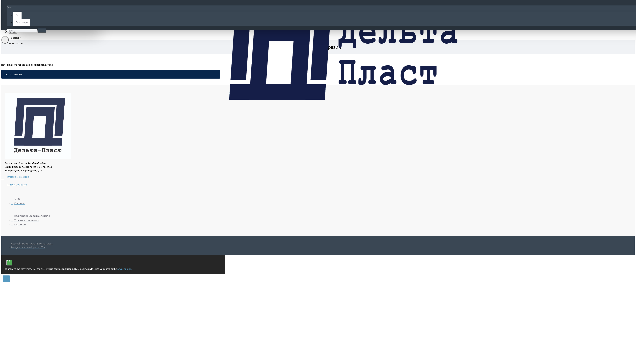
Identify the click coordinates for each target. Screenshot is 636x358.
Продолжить (13, 74)
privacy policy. (124, 269)
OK (8, 261)
